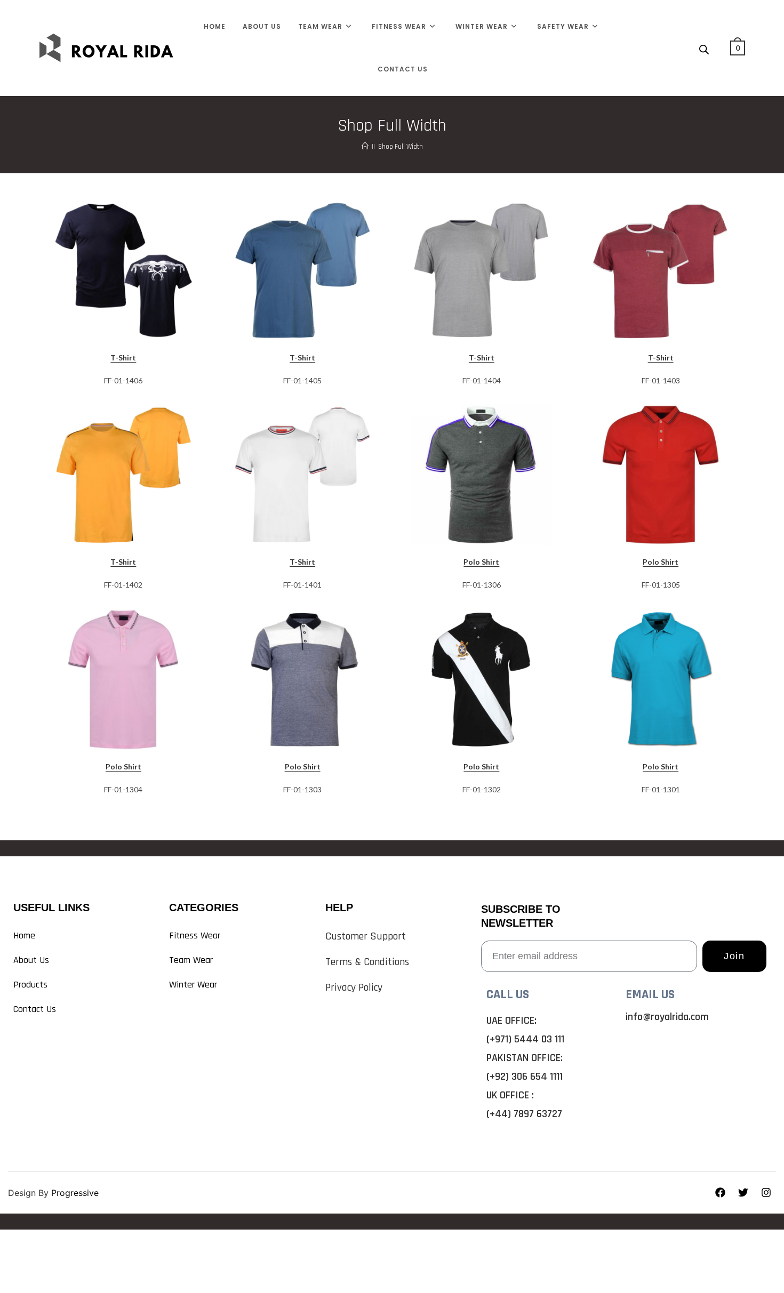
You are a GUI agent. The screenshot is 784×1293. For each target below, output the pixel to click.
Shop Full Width (400, 146)
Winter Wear (193, 984)
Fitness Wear (194, 935)
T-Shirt (123, 357)
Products (30, 984)
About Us (31, 960)
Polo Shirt (481, 561)
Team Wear (191, 960)
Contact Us (34, 1009)
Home (24, 935)
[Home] (365, 146)
